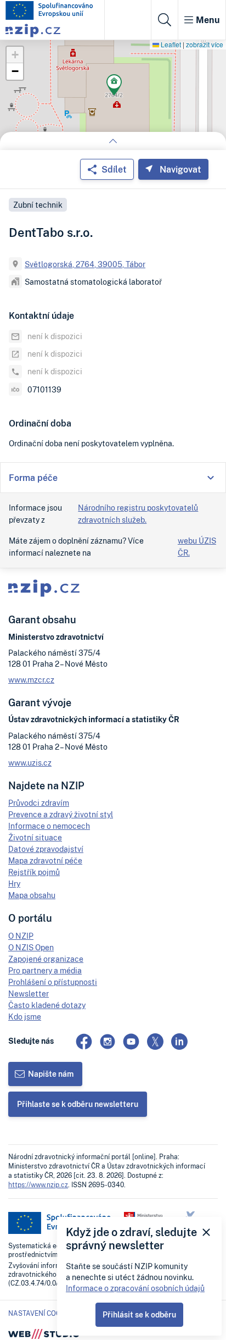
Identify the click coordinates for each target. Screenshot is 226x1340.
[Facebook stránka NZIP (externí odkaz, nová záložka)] (84, 1041)
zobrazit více (204, 44)
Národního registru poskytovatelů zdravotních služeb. (138, 513)
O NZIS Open (31, 947)
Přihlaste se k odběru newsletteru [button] (77, 1104)
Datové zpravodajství (45, 849)
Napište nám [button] (51, 1073)
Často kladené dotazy (47, 1005)
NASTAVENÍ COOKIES (41, 1313)
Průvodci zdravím (38, 802)
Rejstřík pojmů (34, 872)
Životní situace (35, 837)
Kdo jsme (24, 1016)
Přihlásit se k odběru (139, 1314)
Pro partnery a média (45, 970)
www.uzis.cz (30, 762)
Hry (14, 883)
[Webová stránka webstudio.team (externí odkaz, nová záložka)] (44, 1333)
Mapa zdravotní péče (45, 860)
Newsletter (28, 993)
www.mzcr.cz (31, 679)
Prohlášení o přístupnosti (52, 982)
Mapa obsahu (31, 895)
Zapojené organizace (45, 959)
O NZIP (20, 935)
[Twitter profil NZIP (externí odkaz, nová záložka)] (155, 1041)
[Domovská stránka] (49, 10)
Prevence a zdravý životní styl (60, 814)
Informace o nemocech (49, 825)
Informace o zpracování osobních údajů (135, 1288)
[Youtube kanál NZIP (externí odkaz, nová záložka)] (131, 1041)
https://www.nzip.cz (38, 1185)
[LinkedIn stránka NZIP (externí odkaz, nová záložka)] (179, 1041)
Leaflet (170, 44)
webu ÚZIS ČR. (197, 546)
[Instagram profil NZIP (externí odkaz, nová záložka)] (107, 1041)
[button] (114, 86)
